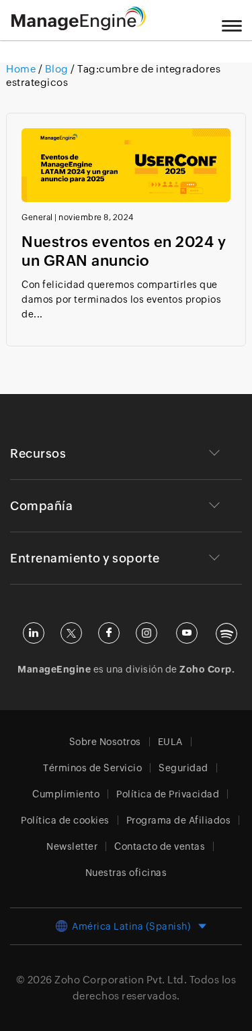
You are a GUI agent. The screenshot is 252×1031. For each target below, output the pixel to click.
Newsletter (71, 846)
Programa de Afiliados (178, 820)
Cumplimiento (65, 794)
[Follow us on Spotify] (226, 633)
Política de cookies (65, 820)
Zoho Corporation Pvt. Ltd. (120, 979)
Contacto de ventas (159, 846)
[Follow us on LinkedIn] (33, 633)
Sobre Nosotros (105, 741)
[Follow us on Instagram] (146, 633)
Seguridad (183, 768)
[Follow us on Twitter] (71, 633)
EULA (170, 741)
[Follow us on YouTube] (187, 633)
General (37, 217)
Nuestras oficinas (126, 872)
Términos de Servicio (92, 768)
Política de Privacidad (167, 794)
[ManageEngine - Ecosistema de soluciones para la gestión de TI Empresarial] (78, 26)
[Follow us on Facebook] (109, 633)
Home (22, 69)
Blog (56, 69)
